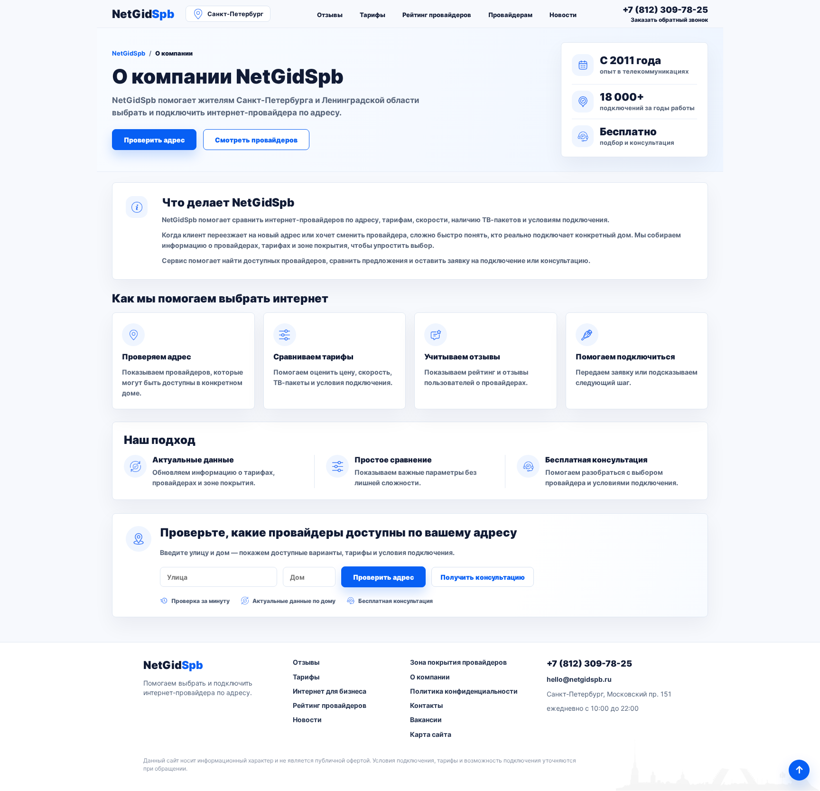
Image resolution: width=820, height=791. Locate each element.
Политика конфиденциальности (464, 691)
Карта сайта (430, 734)
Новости (563, 15)
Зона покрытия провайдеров (458, 662)
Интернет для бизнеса (329, 691)
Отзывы (330, 15)
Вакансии (426, 720)
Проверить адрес (154, 140)
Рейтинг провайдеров (436, 15)
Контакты (426, 705)
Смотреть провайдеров (256, 140)
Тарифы (372, 15)
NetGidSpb (128, 53)
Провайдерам (510, 15)
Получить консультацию (482, 577)
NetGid (143, 14)
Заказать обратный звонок (669, 19)
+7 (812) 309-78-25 (589, 664)
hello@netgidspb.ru (579, 679)
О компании (430, 677)
